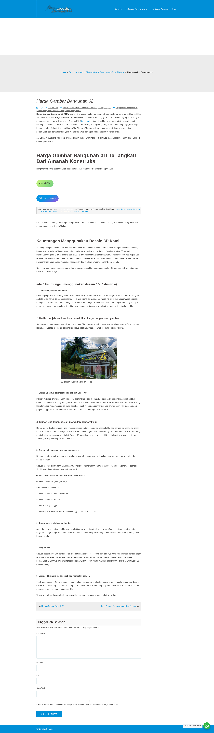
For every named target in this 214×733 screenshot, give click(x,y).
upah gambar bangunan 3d (70, 111)
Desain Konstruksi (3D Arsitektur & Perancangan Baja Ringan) (96, 72)
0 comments (53, 108)
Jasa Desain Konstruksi (160, 9)
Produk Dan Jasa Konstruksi (136, 9)
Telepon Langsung (47, 198)
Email (39, 675)
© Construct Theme (45, 729)
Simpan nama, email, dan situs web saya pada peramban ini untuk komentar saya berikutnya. (77, 705)
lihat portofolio (87, 121)
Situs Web (40, 688)
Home (63, 72)
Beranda (118, 9)
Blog (174, 9)
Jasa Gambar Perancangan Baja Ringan (118, 606)
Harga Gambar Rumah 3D (52, 606)
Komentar (41, 633)
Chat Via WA (45, 183)
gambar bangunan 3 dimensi (47, 111)
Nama (39, 663)
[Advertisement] (107, 36)
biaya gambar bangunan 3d (126, 108)
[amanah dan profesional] (58, 9)
